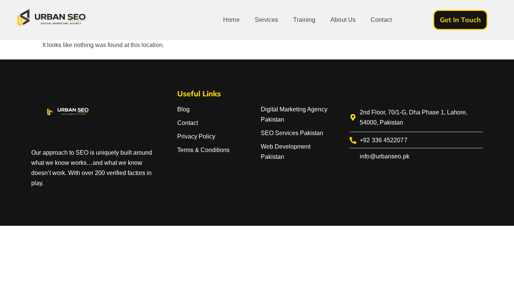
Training (304, 20)
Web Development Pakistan (285, 151)
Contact (381, 20)
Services (266, 20)
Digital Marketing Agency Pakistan (294, 114)
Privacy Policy (196, 136)
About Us (343, 20)
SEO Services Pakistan (292, 133)
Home (231, 20)
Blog (183, 109)
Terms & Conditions (203, 150)
